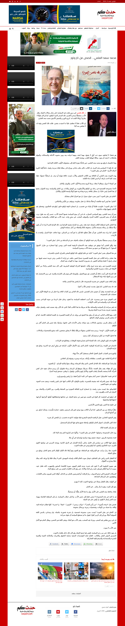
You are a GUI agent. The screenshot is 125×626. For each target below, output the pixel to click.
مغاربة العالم (61, 28)
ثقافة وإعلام (52, 28)
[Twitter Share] (2, 307)
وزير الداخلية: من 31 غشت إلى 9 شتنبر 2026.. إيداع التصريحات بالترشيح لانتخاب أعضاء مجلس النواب (21, 295)
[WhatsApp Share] (2, 315)
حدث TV (43, 28)
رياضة (33, 28)
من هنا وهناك (72, 28)
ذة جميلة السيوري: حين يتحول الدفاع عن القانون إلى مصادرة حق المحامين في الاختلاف (21, 277)
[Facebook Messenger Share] (2, 311)
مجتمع (80, 28)
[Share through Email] (2, 319)
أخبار (97, 28)
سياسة (104, 28)
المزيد (24, 28)
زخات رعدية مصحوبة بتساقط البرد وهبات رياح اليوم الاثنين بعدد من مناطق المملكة (22, 253)
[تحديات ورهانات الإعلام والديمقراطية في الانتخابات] (76, 570)
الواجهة (43, 62)
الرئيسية (111, 28)
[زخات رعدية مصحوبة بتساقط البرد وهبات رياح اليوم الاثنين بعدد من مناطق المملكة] (102, 570)
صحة (38, 28)
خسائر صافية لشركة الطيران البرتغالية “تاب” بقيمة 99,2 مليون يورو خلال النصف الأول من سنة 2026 (21, 268)
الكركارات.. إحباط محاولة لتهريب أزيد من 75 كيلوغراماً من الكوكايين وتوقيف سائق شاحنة (21, 286)
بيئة (28, 28)
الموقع (99, 1)
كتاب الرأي (38, 62)
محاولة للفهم (88, 28)
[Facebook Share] (2, 304)
